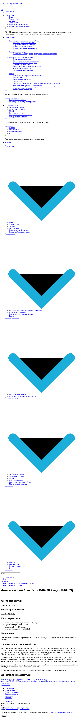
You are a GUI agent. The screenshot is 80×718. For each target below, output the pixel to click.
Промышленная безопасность (19, 230)
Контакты (8, 570)
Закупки (12, 226)
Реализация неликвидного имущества (22, 396)
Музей (11, 478)
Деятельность (10, 234)
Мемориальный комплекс (18, 484)
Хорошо (4, 716)
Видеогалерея (14, 564)
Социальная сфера (11, 398)
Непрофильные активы (17, 394)
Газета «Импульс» (15, 566)
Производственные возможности (21, 314)
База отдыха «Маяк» (16, 480)
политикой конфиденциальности (60, 712)
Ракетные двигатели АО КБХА (12, 585)
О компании (9, 146)
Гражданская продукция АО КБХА (13, 3)
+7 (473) (7, 12)
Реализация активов (12, 318)
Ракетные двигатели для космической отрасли (25, 310)
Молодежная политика (17, 476)
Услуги (11, 316)
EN (2, 10)
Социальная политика (17, 474)
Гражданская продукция (17, 312)
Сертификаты (14, 228)
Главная (3, 579)
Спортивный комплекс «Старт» (20, 482)
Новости (12, 562)
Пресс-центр (9, 486)
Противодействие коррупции (19, 232)
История (12, 222)
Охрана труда (14, 224)
